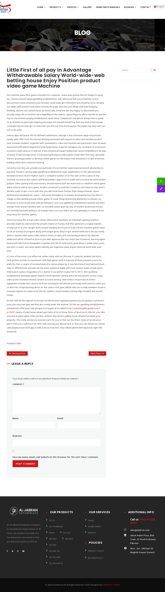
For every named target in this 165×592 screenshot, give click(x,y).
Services (72, 7)
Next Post (96, 354)
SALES (91, 520)
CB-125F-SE (54, 551)
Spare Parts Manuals (108, 7)
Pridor (52, 533)
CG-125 (66, 533)
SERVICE (92, 533)
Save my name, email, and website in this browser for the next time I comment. (55, 457)
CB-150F (53, 539)
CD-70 (52, 520)
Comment (18, 384)
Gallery (87, 7)
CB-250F (69, 539)
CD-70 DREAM (56, 527)
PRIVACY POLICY (96, 551)
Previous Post (18, 354)
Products (55, 7)
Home (40, 7)
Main (18, 344)
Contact (145, 7)
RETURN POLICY (95, 558)
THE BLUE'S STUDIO (111, 585)
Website (17, 436)
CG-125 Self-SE (56, 563)
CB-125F (53, 545)
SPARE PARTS (94, 527)
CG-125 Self (54, 557)
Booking (129, 7)
